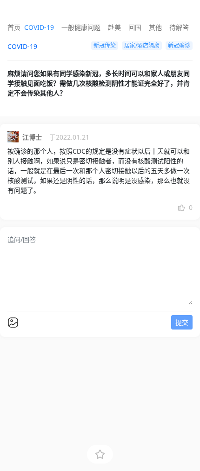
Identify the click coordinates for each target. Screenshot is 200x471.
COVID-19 (39, 27)
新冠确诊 (179, 45)
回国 (134, 27)
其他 (155, 27)
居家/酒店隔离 (142, 45)
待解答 (179, 27)
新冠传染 (104, 45)
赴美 (114, 27)
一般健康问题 (80, 27)
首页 (13, 27)
